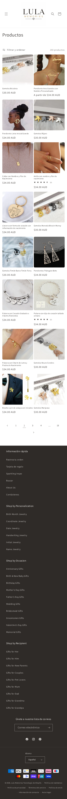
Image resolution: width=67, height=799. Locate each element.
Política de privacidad (16, 788)
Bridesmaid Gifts (14, 611)
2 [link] (24, 425)
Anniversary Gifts (14, 568)
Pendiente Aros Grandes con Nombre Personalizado (46, 89)
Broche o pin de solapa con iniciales (17, 408)
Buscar (9, 480)
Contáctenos (12, 494)
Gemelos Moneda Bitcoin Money (47, 225)
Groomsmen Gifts (15, 618)
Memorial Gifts (13, 632)
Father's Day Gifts (15, 597)
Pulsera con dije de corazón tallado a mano (49, 314)
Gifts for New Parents (17, 665)
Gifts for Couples (14, 672)
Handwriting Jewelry (16, 535)
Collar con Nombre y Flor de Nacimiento (14, 177)
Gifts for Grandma (15, 700)
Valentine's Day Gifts (16, 625)
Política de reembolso (53, 783)
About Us (11, 487)
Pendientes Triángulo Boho (45, 270)
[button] (6, 14)
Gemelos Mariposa (42, 408)
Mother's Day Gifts (15, 590)
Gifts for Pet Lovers (16, 679)
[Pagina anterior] (7, 425)
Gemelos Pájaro (40, 133)
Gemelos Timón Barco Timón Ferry (17, 270)
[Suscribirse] (49, 727)
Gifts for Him (12, 658)
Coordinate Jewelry (16, 521)
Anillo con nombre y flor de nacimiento (45, 177)
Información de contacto (29, 792)
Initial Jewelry (13, 542)
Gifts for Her (12, 651)
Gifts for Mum (13, 686)
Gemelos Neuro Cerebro (44, 363)
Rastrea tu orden (14, 459)
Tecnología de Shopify (32, 783)
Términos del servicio (37, 788)
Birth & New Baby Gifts (17, 576)
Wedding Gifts (13, 604)
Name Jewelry (13, 549)
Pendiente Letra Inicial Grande (15, 133)
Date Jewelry (12, 528)
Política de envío (55, 788)
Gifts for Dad (12, 693)
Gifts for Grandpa (15, 707)
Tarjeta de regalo (14, 466)
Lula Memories (17, 783)
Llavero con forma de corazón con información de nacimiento (16, 226)
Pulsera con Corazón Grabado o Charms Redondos (15, 314)
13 (58, 425)
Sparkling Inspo (14, 473)
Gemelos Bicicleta (9, 88)
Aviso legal (46, 792)
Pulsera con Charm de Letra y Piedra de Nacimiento (14, 364)
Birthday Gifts (13, 583)
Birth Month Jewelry (16, 514)
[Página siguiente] (33, 432)
